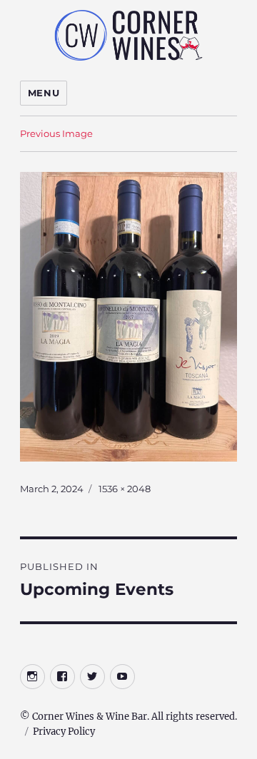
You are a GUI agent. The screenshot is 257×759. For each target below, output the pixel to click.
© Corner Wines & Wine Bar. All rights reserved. (128, 716)
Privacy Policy (64, 731)
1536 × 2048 (125, 488)
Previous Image (56, 133)
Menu (43, 92)
